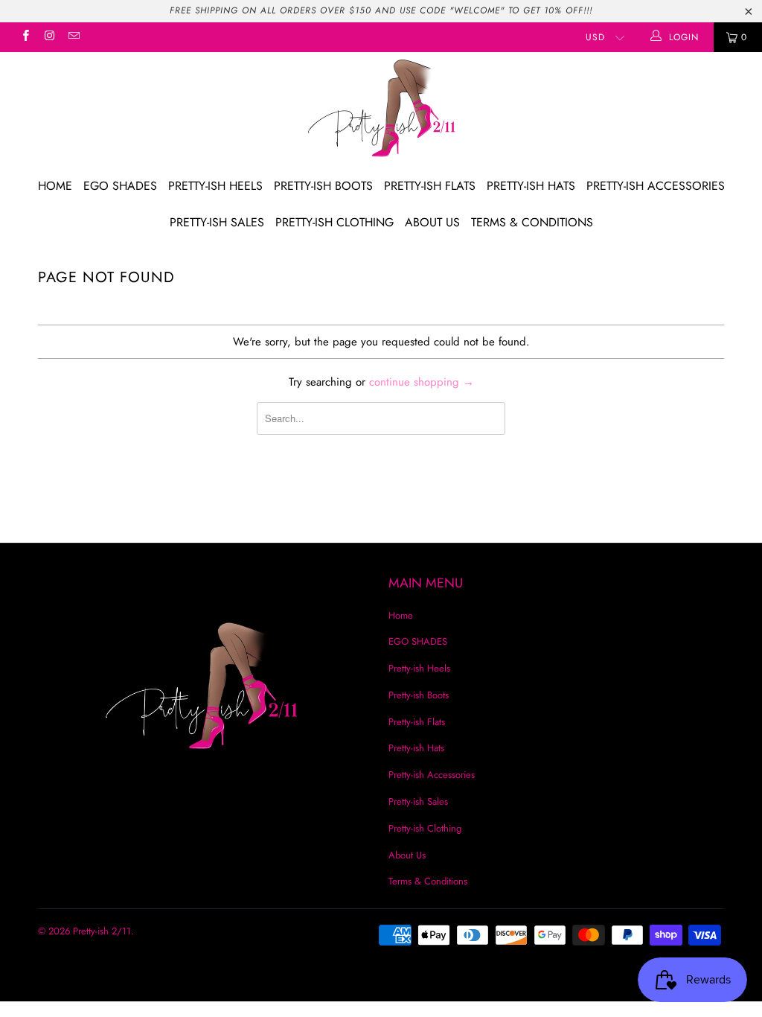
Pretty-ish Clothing (334, 222)
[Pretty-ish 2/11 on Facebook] (25, 37)
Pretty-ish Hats (531, 185)
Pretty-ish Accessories (655, 185)
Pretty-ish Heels (215, 185)
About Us (432, 222)
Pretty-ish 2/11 (102, 931)
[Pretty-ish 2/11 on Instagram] (48, 37)
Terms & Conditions (532, 222)
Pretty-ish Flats (430, 185)
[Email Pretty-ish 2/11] (73, 37)
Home (55, 185)
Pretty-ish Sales (217, 222)
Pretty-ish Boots (323, 185)
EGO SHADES (120, 185)
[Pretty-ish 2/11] (381, 110)
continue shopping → (421, 382)
